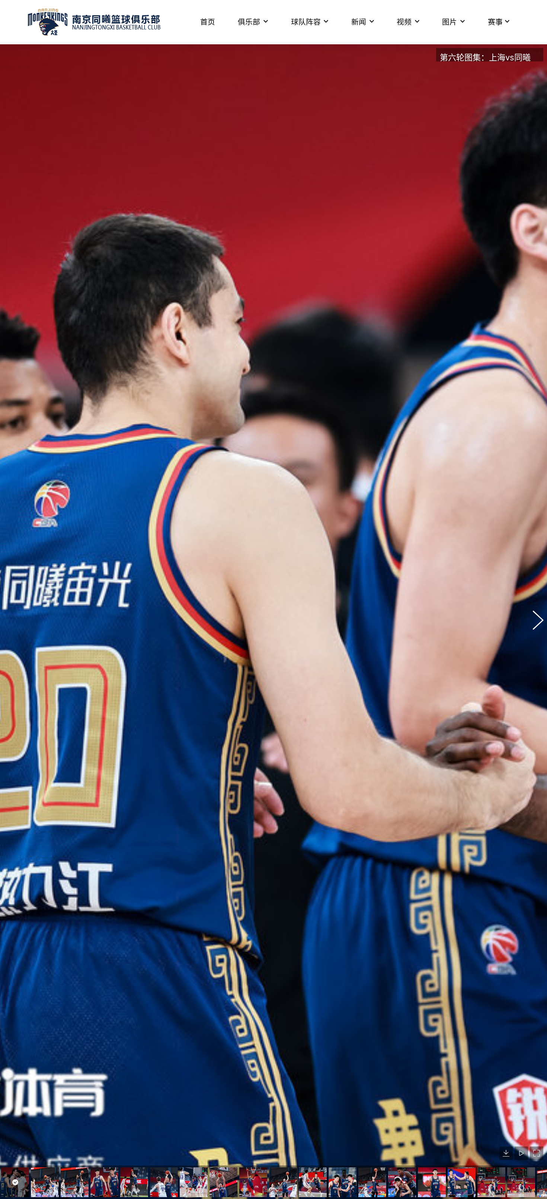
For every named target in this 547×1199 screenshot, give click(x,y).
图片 (449, 22)
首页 (207, 22)
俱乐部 (249, 22)
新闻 (358, 22)
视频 (404, 22)
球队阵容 (306, 22)
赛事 (495, 22)
